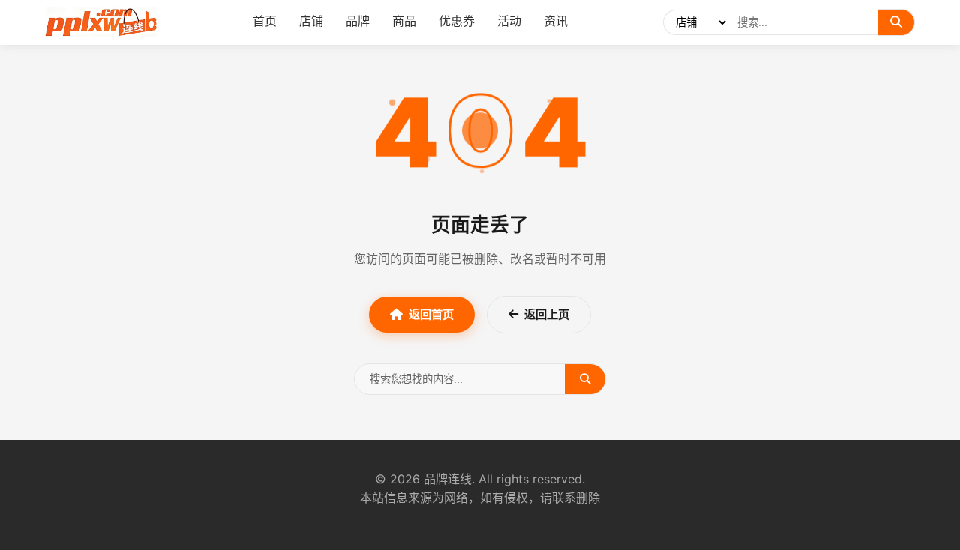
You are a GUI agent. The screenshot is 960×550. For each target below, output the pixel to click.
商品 (404, 20)
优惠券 (457, 20)
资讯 (556, 20)
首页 (265, 20)
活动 (509, 20)
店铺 (311, 20)
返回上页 (546, 314)
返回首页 (431, 314)
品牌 (358, 20)
